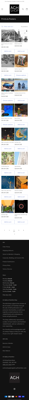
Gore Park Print (4, 69)
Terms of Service (7, 269)
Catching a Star (18, 142)
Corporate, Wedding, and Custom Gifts (13, 258)
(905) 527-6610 (7, 364)
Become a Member (8, 343)
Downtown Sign (4, 214)
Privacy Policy (6, 265)
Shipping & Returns (8, 250)
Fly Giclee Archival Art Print (20, 93)
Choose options (21, 75)
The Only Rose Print (5, 166)
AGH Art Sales (6, 347)
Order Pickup (6, 247)
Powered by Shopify (17, 399)
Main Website (6, 350)
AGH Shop (12, 399)
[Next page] (14, 234)
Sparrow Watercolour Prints (6, 118)
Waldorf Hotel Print (18, 43)
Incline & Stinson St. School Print (6, 44)
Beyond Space (17, 118)
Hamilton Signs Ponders (19, 69)
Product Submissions (9, 261)
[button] (2, 9)
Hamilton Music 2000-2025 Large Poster (21, 215)
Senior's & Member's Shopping (11, 254)
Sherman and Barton (19, 190)
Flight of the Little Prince (6, 190)
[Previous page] (5, 230)
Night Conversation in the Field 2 (7, 142)
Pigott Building (17, 166)
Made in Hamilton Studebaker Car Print (7, 94)
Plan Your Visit (7, 295)
